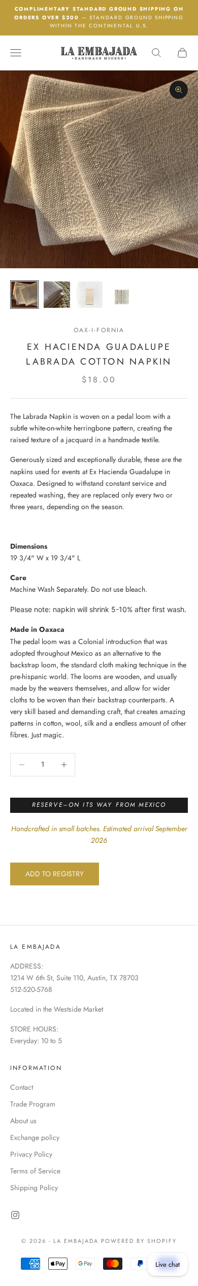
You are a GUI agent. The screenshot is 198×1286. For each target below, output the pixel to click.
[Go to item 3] (89, 294)
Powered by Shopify (139, 1241)
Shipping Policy (34, 1188)
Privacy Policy (31, 1154)
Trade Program (32, 1104)
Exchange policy (34, 1137)
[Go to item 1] (24, 294)
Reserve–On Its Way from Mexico (99, 804)
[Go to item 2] (57, 294)
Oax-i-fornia (99, 330)
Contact (21, 1087)
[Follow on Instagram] (15, 1215)
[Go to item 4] (122, 294)
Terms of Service (35, 1171)
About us (23, 1121)
